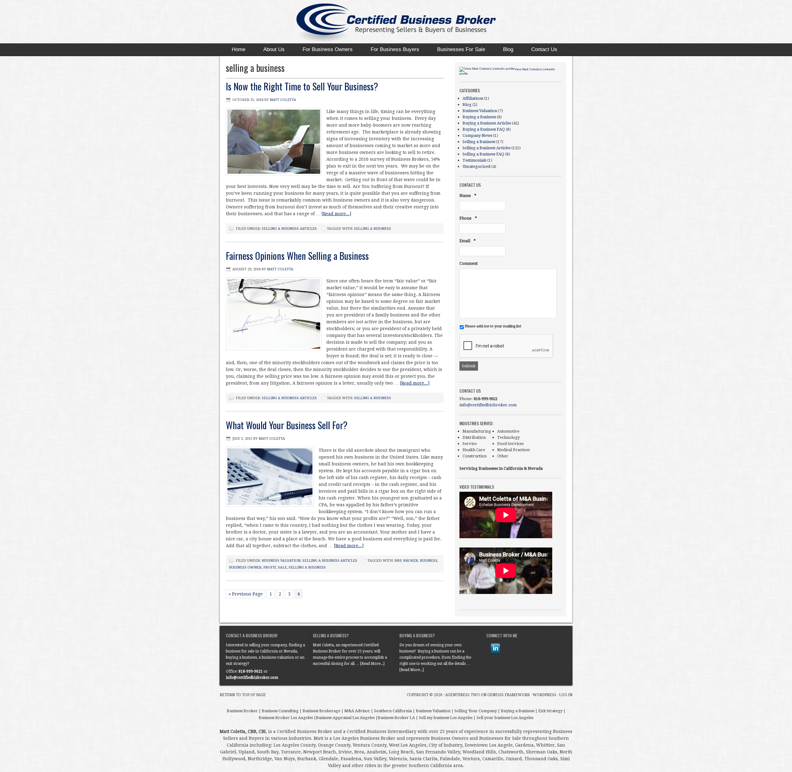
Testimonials (474, 160)
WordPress (544, 695)
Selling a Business (479, 141)
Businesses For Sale (461, 49)
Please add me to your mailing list (493, 326)
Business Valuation (281, 561)
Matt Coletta (283, 100)
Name (467, 195)
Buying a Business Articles (487, 123)
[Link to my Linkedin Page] (495, 648)
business (428, 561)
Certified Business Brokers (390, 23)
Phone (468, 218)
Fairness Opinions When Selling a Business (297, 256)
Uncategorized (476, 166)
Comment (468, 263)
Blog (508, 49)
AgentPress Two (462, 695)
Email (467, 241)
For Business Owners (328, 49)
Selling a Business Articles (289, 229)
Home (238, 49)
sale (282, 567)
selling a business (372, 229)
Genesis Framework (508, 695)
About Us (274, 49)
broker (410, 561)
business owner (245, 567)
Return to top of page (243, 695)
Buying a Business (479, 117)
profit (269, 567)
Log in (565, 695)
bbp (397, 561)
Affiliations (473, 98)
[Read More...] (372, 663)
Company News (477, 135)
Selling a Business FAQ (483, 154)
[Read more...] (336, 213)
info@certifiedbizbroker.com (488, 405)
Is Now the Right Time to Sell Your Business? (302, 86)
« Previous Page (246, 593)
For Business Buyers (395, 49)
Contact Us (544, 49)
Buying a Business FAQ (484, 129)
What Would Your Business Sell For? (286, 425)
